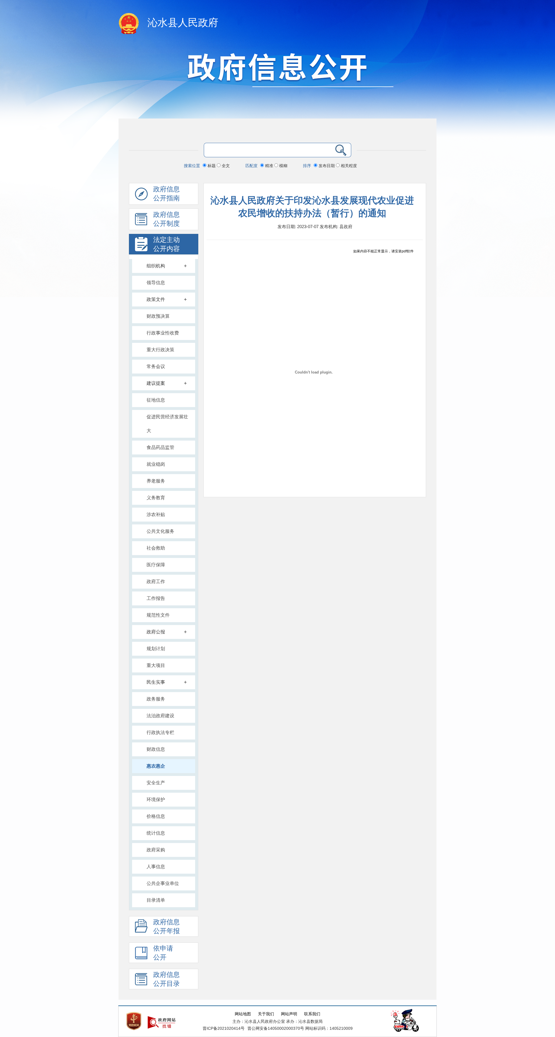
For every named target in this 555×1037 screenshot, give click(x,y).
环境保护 (156, 799)
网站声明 (289, 1014)
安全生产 (156, 782)
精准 (269, 165)
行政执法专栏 (160, 732)
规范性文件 (158, 615)
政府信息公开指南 (166, 194)
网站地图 (243, 1014)
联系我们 (312, 1014)
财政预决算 (158, 316)
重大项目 (156, 665)
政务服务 (156, 698)
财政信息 (156, 749)
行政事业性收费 (163, 332)
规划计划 (156, 648)
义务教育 (156, 497)
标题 (211, 165)
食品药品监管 (160, 447)
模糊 (282, 165)
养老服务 (156, 480)
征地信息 (156, 400)
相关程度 (348, 165)
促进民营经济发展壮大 (167, 423)
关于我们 (266, 1014)
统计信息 (156, 833)
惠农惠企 (156, 766)
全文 (225, 165)
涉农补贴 (156, 514)
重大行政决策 (160, 349)
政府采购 (156, 849)
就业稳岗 (156, 464)
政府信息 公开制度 (166, 219)
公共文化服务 (160, 531)
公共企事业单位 (163, 883)
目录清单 (156, 900)
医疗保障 (156, 564)
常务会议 (156, 366)
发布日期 (326, 165)
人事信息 (156, 866)
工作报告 (156, 598)
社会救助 (156, 548)
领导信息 (156, 282)
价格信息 (156, 816)
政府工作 (156, 581)
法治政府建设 (160, 715)
